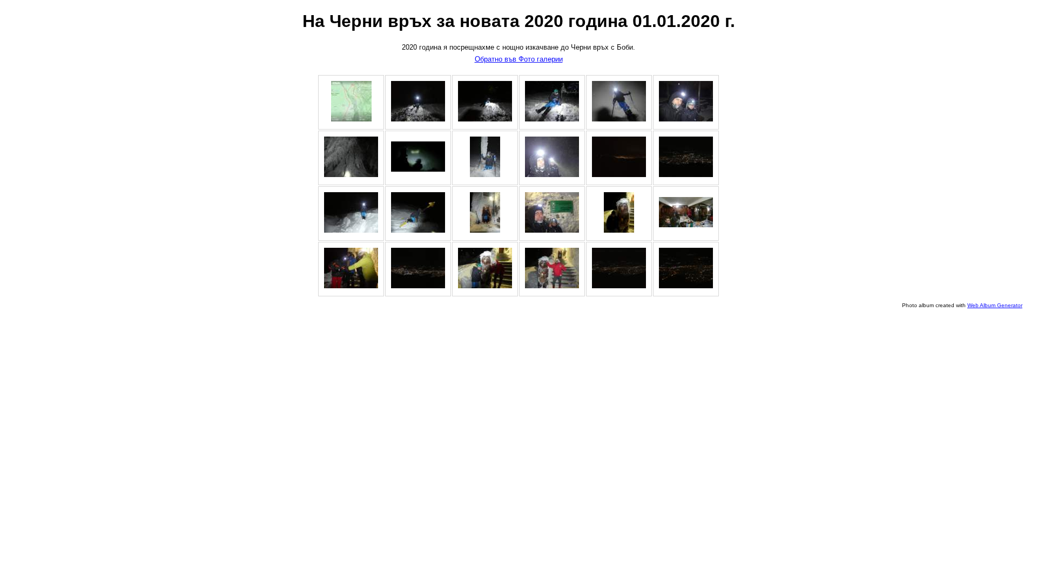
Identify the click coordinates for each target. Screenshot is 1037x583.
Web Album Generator (994, 305)
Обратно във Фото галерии (519, 59)
